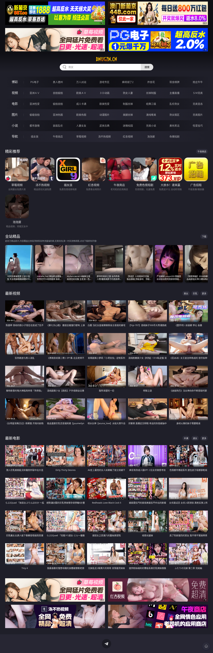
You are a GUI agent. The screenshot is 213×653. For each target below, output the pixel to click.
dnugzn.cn (106, 59)
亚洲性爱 (35, 104)
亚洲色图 (58, 114)
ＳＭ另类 (198, 93)
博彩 (15, 82)
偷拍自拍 (58, 104)
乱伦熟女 (174, 104)
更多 (204, 293)
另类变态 (198, 104)
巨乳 (195, 293)
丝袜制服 (151, 93)
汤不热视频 (104, 136)
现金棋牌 (174, 82)
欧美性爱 (104, 104)
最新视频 (12, 293)
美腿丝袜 (128, 114)
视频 (15, 93)
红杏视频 (128, 136)
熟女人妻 (128, 93)
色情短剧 (174, 136)
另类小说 (151, 125)
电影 (15, 104)
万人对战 (81, 82)
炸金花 (151, 82)
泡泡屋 (151, 136)
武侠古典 (104, 125)
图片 (15, 115)
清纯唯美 (151, 114)
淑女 (195, 438)
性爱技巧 (198, 125)
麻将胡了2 (127, 82)
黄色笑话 (174, 125)
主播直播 (174, 93)
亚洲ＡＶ (35, 93)
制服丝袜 (128, 104)
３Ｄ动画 (104, 93)
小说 (15, 125)
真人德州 (58, 82)
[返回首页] (206, 646)
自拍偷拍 (58, 93)
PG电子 (34, 82)
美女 (186, 293)
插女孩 (34, 136)
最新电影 (12, 438)
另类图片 (198, 114)
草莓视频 (81, 136)
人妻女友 (81, 125)
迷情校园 (128, 125)
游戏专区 (104, 82)
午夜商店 (58, 136)
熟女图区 (174, 114)
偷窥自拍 (35, 114)
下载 (204, 236)
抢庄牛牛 (198, 82)
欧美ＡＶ (81, 93)
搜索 (147, 67)
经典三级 (151, 104)
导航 (15, 136)
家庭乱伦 (58, 125)
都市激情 (35, 125)
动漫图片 (104, 114)
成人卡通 (81, 104)
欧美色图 (81, 114)
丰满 (186, 438)
